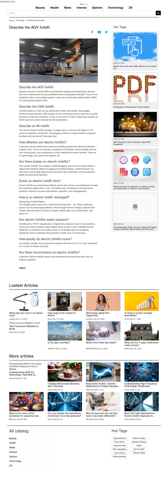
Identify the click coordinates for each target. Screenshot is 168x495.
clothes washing (119, 456)
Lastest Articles (23, 285)
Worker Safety (139, 452)
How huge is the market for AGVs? (62, 314)
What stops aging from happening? (98, 314)
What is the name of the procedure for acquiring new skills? (23, 415)
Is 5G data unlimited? (59, 342)
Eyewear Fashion (139, 441)
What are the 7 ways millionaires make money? (141, 344)
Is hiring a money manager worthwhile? (138, 314)
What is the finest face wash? (101, 342)
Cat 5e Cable (139, 449)
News (67, 7)
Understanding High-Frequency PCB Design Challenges (140, 385)
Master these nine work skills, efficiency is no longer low (135, 67)
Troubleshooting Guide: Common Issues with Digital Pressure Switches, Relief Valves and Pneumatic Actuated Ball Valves (135, 229)
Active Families (139, 438)
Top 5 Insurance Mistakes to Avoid (24, 327)
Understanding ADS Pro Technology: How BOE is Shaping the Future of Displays (25, 374)
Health (54, 7)
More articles (21, 356)
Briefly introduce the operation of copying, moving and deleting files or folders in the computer (134, 187)
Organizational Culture (119, 439)
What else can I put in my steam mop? (26, 314)
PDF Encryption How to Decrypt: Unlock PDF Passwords (132, 143)
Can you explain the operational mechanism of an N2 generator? (64, 414)
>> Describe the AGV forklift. (35, 20)
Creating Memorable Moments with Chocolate (63, 385)
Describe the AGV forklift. (30, 27)
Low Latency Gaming (119, 454)
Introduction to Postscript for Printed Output (131, 107)
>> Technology (19, 20)
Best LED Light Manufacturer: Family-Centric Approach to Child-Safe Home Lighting (139, 415)
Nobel (139, 445)
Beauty (40, 7)
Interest (82, 7)
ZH (130, 7)
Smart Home (119, 441)
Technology (116, 7)
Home (11, 20)
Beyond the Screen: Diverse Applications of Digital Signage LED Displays (102, 386)
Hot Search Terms (7, 1)
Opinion (97, 7)
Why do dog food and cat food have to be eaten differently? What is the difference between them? (102, 416)
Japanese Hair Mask (119, 446)
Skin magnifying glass (119, 450)
